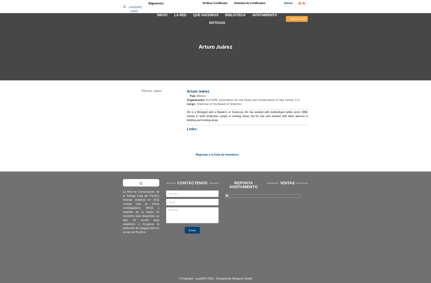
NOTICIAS (217, 23)
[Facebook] (172, 3)
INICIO (162, 15)
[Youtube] (183, 3)
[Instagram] (189, 3)
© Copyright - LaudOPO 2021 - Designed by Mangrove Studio (215, 278)
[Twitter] (177, 3)
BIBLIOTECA (235, 15)
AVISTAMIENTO (264, 15)
